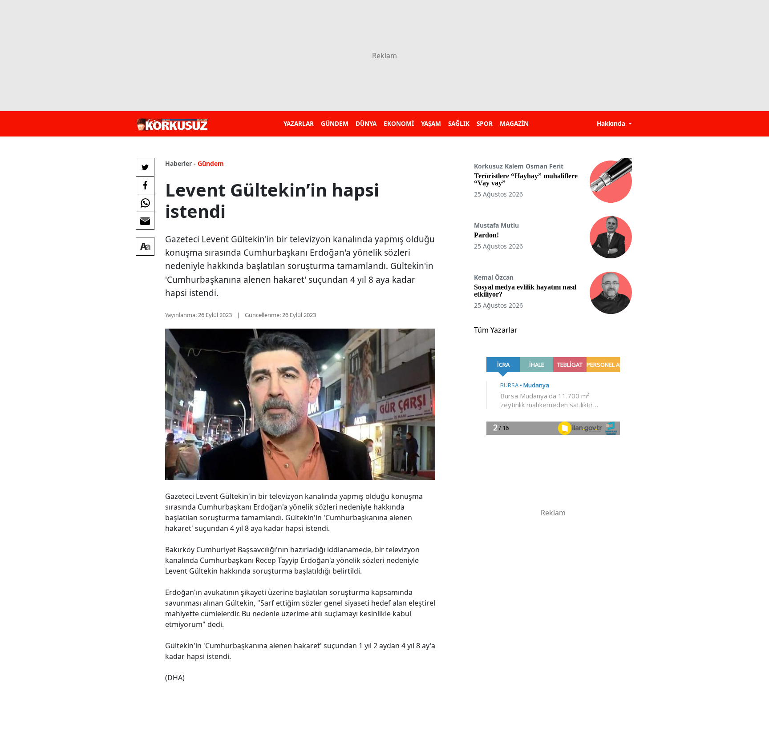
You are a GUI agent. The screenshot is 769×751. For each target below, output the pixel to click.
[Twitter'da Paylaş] (145, 167)
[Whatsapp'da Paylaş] (145, 203)
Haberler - (180, 163)
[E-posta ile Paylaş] (145, 220)
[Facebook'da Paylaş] (145, 185)
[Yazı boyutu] (145, 246)
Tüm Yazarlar (496, 330)
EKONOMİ (399, 123)
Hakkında (612, 123)
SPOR (485, 123)
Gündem (211, 163)
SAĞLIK (458, 123)
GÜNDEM (334, 123)
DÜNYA (366, 123)
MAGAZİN (514, 123)
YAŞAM (431, 123)
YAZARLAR (298, 123)
